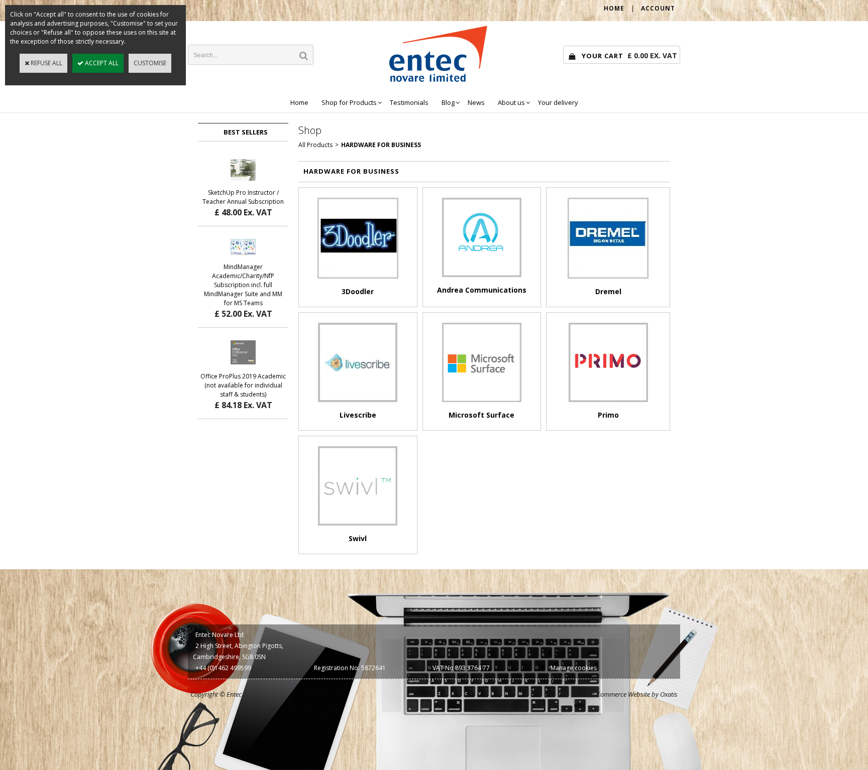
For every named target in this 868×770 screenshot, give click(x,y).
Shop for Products (349, 102)
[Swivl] (357, 528)
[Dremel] (608, 281)
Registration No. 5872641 (350, 668)
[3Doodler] (357, 281)
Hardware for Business (381, 145)
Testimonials (409, 102)
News (476, 102)
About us (511, 102)
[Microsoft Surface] (481, 405)
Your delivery (558, 102)
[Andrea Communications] (481, 280)
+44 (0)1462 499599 (223, 668)
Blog (448, 102)
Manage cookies (574, 668)
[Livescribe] (357, 405)
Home (299, 102)
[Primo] (608, 405)
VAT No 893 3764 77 (461, 668)
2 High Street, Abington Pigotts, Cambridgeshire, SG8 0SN (238, 651)
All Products (315, 145)
